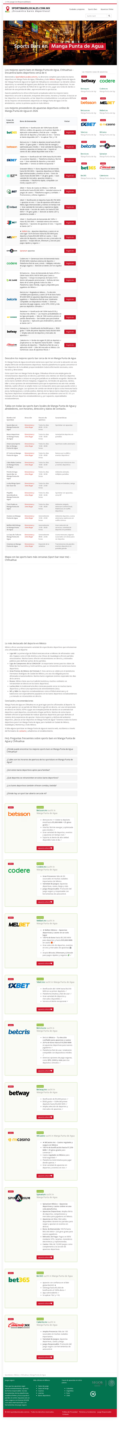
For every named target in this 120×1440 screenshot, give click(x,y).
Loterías (41, 1393)
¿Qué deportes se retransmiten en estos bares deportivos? (32, 777)
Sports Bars (92, 9)
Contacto (65, 1414)
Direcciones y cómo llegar (29, 426)
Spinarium (23, 251)
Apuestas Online (107, 9)
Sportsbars (9, 1375)
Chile (68, 1395)
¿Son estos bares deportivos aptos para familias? (28, 770)
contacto (22, 731)
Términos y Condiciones (87, 1412)
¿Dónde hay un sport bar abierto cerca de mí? (27, 793)
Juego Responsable (104, 1412)
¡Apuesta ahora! (44, 848)
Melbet (24, 231)
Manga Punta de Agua (47, 813)
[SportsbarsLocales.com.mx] (28, 9)
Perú (68, 1393)
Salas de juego (43, 1386)
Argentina (69, 1391)
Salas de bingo (43, 1388)
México (52, 79)
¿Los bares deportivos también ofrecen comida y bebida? (32, 785)
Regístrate (70, 132)
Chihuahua (25, 1375)
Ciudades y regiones (77, 9)
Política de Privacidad (69, 1412)
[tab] (41, 750)
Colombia (69, 1388)
